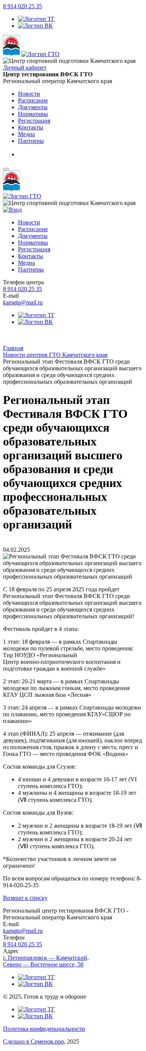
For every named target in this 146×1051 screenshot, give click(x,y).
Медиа (26, 263)
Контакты (30, 256)
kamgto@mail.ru (23, 302)
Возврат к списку (25, 898)
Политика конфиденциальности (44, 1029)
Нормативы (33, 242)
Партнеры (31, 269)
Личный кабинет (24, 67)
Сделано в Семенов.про (33, 1041)
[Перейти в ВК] (35, 25)
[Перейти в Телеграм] (36, 19)
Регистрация (34, 249)
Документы (33, 236)
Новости (29, 222)
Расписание (33, 229)
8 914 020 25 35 (22, 6)
